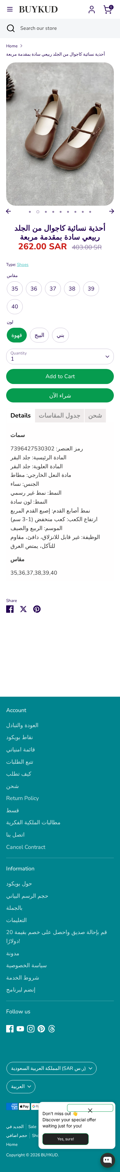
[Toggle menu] (10, 9)
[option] (60, 134)
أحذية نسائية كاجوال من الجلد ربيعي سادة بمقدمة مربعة (55, 54)
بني (60, 335)
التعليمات (16, 920)
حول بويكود (19, 883)
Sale (32, 1127)
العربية (18, 1086)
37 (53, 288)
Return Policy (22, 798)
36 (33, 288)
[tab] (20, 415)
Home (12, 46)
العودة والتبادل (22, 725)
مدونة (12, 953)
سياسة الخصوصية (26, 965)
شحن (12, 786)
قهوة (16, 335)
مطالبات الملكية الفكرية (33, 822)
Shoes (23, 264)
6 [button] (68, 212)
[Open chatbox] (107, 1160)
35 (14, 288)
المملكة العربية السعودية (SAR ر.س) (48, 1068)
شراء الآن (60, 395)
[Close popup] (90, 1107)
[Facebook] (10, 1028)
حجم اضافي (16, 1135)
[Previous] (8, 211)
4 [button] (53, 212)
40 (14, 306)
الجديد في (15, 1127)
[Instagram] (30, 1028)
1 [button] (30, 212)
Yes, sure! (65, 1139)
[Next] (111, 211)
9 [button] (90, 212)
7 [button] (75, 212)
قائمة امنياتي (20, 749)
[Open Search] (10, 28)
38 (72, 288)
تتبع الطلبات (19, 762)
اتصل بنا (15, 834)
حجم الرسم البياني (27, 896)
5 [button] (61, 212)
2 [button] (37, 211)
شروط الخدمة (22, 977)
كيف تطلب (18, 774)
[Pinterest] (41, 1028)
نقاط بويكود (19, 737)
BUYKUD (49, 1155)
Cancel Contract (25, 847)
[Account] (92, 7)
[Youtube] (20, 1028)
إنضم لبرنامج (20, 989)
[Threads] (51, 1028)
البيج (39, 335)
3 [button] (46, 212)
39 (91, 288)
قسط (12, 810)
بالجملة (14, 908)
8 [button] (83, 212)
